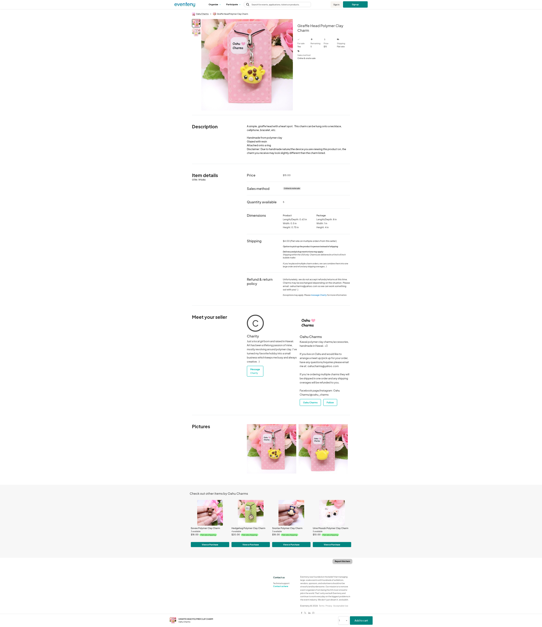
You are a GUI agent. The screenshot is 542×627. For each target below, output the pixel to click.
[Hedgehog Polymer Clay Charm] (250, 512)
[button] (215, 4)
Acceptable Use (340, 605)
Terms (321, 605)
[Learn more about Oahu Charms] (308, 323)
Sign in (336, 4)
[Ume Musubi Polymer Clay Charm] (332, 512)
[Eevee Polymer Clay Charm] (210, 512)
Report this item (342, 561)
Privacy (328, 605)
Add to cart (361, 620)
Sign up (355, 4)
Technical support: (281, 584)
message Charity (319, 295)
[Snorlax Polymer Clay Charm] (291, 512)
